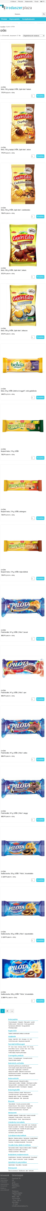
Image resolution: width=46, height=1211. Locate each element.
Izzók (29, 1125)
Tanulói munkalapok (12, 1119)
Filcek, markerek (21, 1106)
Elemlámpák (33, 1125)
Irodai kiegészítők (14, 1090)
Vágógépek (30, 1086)
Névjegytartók (32, 1073)
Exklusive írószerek (12, 1106)
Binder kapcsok (27, 1092)
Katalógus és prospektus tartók (15, 1149)
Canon (12, 1046)
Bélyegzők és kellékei (23, 1081)
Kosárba (40, 96)
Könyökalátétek (25, 1096)
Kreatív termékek (19, 1117)
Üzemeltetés (21, 1126)
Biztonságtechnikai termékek (14, 1125)
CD (28, 1039)
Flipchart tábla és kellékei (13, 1147)
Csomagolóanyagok (17, 1058)
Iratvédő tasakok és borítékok (14, 1073)
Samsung (20, 1046)
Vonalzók (19, 1096)
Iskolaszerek (12, 1113)
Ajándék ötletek (11, 1165)
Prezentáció (24, 1149)
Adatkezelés (29, 1)
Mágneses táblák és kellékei (25, 1147)
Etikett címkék (20, 1024)
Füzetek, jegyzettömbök (29, 1024)
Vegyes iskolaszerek (26, 1119)
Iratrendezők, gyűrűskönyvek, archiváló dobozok (18, 1066)
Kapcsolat (40, 23)
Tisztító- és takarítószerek (13, 1128)
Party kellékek (19, 1165)
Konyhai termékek (12, 1130)
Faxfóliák (22, 1050)
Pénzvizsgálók (32, 1085)
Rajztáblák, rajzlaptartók (13, 1115)
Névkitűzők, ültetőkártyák (13, 1098)
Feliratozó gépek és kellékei (14, 1083)
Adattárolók (12, 1036)
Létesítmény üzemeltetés (16, 1122)
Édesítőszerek (22, 1170)
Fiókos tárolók (11, 1069)
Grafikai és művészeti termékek (15, 1109)
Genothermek (25, 1069)
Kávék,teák (31, 1170)
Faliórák (10, 1159)
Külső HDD (15, 1039)
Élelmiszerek (12, 1168)
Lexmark (22, 1048)
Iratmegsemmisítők (12, 1085)
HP (9, 1046)
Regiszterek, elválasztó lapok (14, 1075)
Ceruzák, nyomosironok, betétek (23, 1104)
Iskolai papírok (11, 1117)
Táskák (19, 1119)
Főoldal (4, 19)
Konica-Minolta (11, 1048)
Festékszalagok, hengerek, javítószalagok (17, 1052)
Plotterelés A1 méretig (9, 23)
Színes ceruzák (26, 1117)
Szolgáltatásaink (28, 19)
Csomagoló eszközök (27, 1058)
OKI (28, 1046)
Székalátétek (31, 1159)
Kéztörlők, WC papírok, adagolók (27, 1128)
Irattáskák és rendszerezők (25, 1071)
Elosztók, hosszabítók (13, 1126)
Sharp (32, 1048)
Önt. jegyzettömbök (26, 1026)
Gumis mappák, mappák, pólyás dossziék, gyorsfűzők (20, 1067)
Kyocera (17, 1048)
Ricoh (26, 1048)
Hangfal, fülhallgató (34, 1138)
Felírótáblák (23, 1083)
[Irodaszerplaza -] (16, 8)
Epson (15, 1046)
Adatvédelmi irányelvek (4, 1185)
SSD (20, 1039)
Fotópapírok (20, 1022)
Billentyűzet (10, 1138)
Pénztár (20, 1)
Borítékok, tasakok (12, 1024)
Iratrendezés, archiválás (16, 1063)
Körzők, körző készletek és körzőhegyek (17, 1107)
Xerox (29, 1048)
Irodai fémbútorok (12, 1157)
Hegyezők (29, 1107)
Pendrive (10, 1039)
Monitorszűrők (24, 1140)
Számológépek (23, 1086)
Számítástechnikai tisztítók (19, 1142)
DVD (31, 1039)
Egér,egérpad (26, 1138)
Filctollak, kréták (22, 1115)
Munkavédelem (20, 1130)
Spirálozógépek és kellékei (13, 1086)
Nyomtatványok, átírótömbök (14, 1026)
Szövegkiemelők (29, 1106)
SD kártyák (24, 1039)
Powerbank (10, 1142)
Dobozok (10, 1058)
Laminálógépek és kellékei (22, 1085)
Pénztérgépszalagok (12, 1027)
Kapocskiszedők (23, 1094)
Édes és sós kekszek (13, 1170)
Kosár (36, 1)
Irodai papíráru (13, 1019)
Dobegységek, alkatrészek (14, 1050)
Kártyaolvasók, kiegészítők (24, 1041)
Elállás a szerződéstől (4, 1189)
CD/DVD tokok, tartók (13, 1041)
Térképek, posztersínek (13, 1151)
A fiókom (13, 1)
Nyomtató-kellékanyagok (16, 1044)
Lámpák (25, 1159)
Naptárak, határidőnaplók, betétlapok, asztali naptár (19, 1033)
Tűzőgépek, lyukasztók (13, 1081)
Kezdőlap (2, 26)
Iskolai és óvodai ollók (31, 1115)
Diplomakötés (14, 19)
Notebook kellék (30, 1140)
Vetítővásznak (22, 1151)
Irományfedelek (25, 1073)
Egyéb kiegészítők (26, 1157)
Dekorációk (19, 1157)
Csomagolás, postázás (15, 1055)
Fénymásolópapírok (12, 1022)
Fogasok (14, 1159)
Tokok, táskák (29, 1142)
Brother (24, 1046)
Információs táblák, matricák (30, 1126)
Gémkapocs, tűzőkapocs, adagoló (15, 1092)
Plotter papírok (27, 1022)
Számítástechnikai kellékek (17, 1135)
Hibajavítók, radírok (12, 1096)
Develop (31, 1046)
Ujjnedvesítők (26, 1098)
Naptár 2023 (12, 1031)
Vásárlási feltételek (27, 23)
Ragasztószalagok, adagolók (14, 1060)
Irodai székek (20, 1159)
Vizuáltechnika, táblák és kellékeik (19, 1145)
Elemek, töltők (24, 1125)
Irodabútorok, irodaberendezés (18, 1155)
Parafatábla (34, 1147)
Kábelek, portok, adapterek (14, 1140)
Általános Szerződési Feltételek (4, 1180)
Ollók (21, 1098)
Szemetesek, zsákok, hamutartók (15, 1132)
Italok (27, 1170)
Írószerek (11, 1101)
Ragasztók (30, 1094)
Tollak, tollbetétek (11, 1104)
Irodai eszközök (13, 1078)
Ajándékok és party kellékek (17, 1162)
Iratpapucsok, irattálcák (13, 1071)
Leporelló (32, 1022)
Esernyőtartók (34, 1157)
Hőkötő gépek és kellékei (31, 1083)
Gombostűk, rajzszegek (13, 1094)
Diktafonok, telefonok (18, 1138)
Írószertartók (25, 1109)
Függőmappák (18, 1069)
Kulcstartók (24, 1165)
